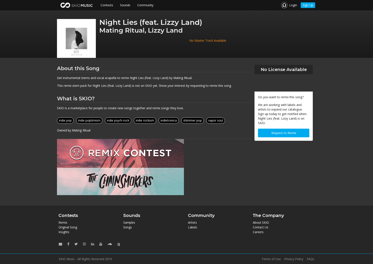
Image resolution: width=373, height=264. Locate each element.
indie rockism (145, 120)
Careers (258, 232)
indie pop (65, 120)
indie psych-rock (118, 120)
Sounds (125, 5)
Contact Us (260, 227)
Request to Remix (283, 133)
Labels (192, 227)
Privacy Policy (293, 259)
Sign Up (308, 5)
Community (145, 5)
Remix (62, 222)
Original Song (67, 227)
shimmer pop (192, 120)
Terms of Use (271, 259)
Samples (129, 222)
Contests (107, 5)
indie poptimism (89, 120)
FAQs (310, 259)
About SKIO (261, 222)
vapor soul (215, 120)
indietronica (169, 120)
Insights (63, 232)
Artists (192, 222)
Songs (127, 227)
